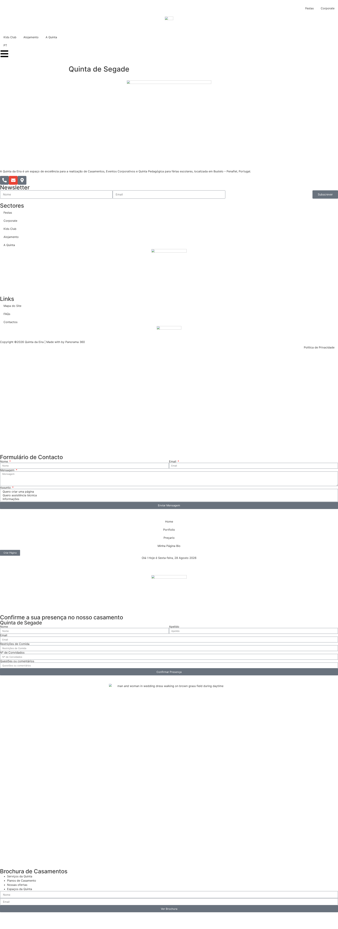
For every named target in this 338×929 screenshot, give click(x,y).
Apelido (174, 626)
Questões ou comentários (17, 661)
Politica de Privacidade (319, 347)
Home (169, 521)
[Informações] (168, 499)
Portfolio (169, 529)
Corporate (327, 8)
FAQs (7, 314)
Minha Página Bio (169, 546)
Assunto (6, 487)
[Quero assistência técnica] (168, 495)
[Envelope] (13, 180)
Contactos (10, 322)
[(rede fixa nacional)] (4, 180)
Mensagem (7, 470)
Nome (4, 461)
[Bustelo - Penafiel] (22, 180)
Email (173, 461)
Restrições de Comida (14, 643)
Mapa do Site (12, 306)
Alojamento (31, 37)
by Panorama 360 (73, 342)
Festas (309, 8)
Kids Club (10, 37)
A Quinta (51, 37)
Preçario (169, 537)
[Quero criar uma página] (168, 491)
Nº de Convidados (12, 652)
